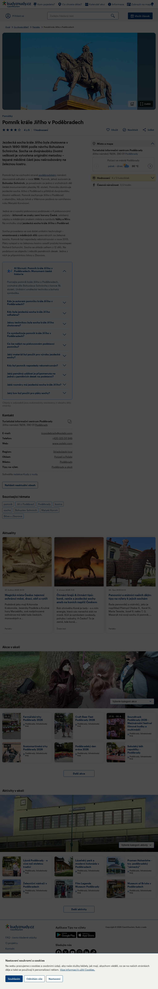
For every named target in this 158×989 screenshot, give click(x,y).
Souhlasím (14, 978)
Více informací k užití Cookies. (77, 969)
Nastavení (54, 978)
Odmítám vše (34, 978)
